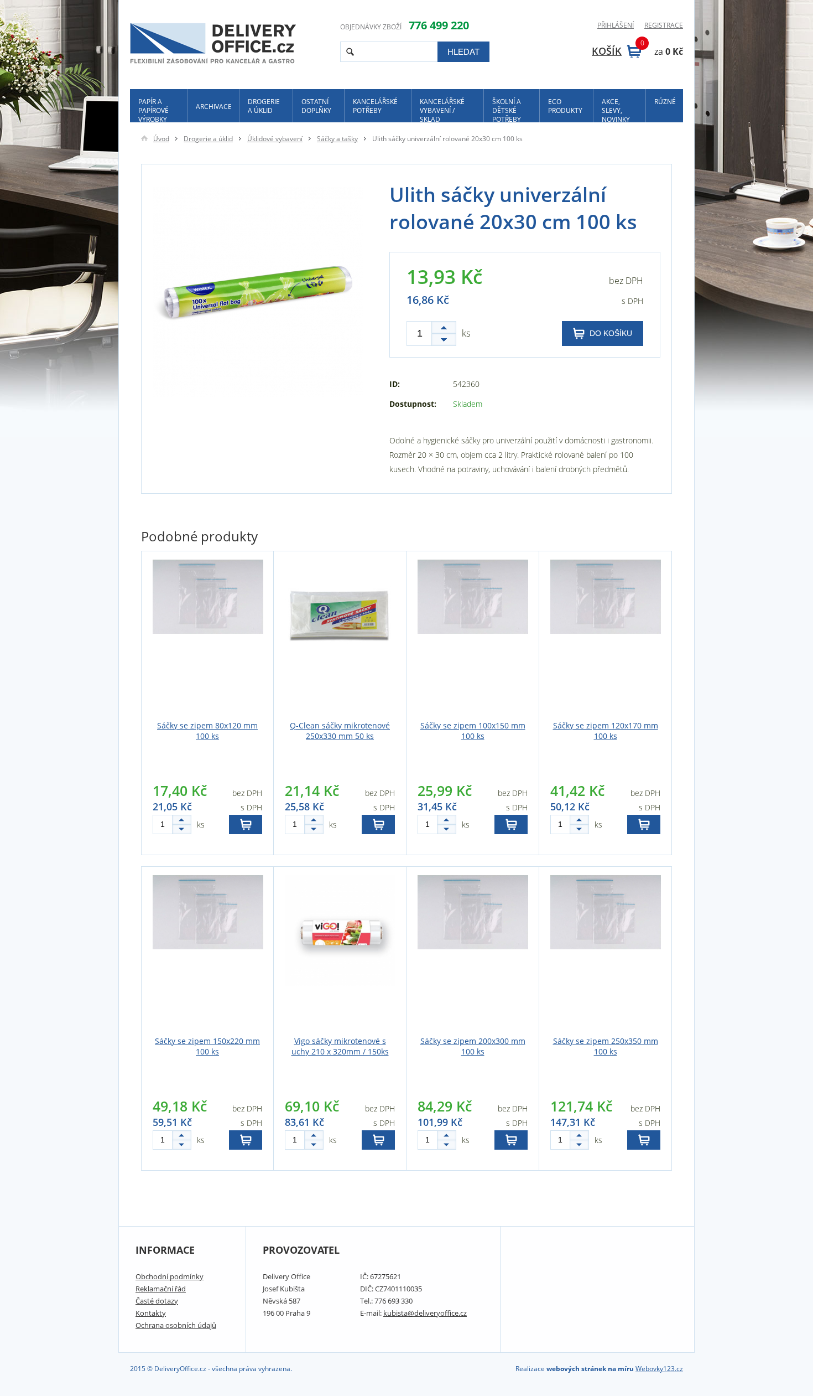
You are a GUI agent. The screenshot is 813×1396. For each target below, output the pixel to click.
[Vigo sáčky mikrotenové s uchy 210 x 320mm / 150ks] (340, 952)
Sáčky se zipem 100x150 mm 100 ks (472, 730)
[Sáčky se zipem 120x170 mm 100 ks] (605, 637)
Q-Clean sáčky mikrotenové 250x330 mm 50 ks (340, 730)
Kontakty (151, 1313)
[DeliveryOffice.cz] (213, 44)
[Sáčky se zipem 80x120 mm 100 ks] (207, 637)
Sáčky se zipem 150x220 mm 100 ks (207, 1046)
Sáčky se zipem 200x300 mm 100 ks (472, 1046)
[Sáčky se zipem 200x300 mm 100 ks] (473, 952)
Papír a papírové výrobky (153, 109)
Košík (616, 51)
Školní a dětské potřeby (506, 109)
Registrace (663, 25)
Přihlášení (615, 25)
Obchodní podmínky (170, 1276)
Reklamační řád (161, 1289)
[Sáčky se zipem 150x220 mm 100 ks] (207, 952)
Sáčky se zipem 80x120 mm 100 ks (207, 730)
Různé (665, 101)
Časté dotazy (157, 1301)
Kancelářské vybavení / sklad (442, 109)
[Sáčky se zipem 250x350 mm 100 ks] (605, 952)
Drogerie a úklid (264, 106)
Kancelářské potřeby (375, 106)
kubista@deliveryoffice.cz (425, 1313)
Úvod (161, 138)
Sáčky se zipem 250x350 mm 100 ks (605, 1046)
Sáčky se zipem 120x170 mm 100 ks (605, 730)
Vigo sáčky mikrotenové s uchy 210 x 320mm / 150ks (340, 1046)
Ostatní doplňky (316, 106)
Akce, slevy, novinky (616, 109)
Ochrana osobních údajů (176, 1325)
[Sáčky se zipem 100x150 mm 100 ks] (473, 637)
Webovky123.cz (659, 1368)
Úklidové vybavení (275, 138)
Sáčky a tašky (337, 138)
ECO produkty (565, 106)
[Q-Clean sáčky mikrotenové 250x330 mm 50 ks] (340, 637)
